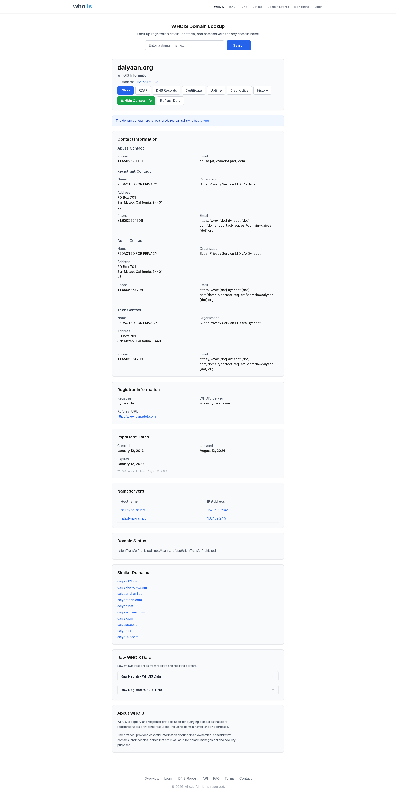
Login (319, 6)
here (205, 120)
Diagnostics (239, 90)
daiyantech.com (129, 600)
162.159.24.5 (216, 518)
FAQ (216, 778)
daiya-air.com (127, 637)
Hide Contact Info (138, 101)
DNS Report (187, 778)
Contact (245, 778)
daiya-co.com (127, 631)
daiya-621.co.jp (128, 581)
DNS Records (166, 90)
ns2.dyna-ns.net (133, 518)
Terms (230, 778)
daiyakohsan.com (131, 612)
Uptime (257, 6)
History (262, 90)
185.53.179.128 (147, 82)
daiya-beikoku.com (132, 587)
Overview (152, 778)
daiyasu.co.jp (127, 624)
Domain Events (278, 6)
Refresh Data (170, 101)
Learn (168, 778)
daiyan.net (125, 606)
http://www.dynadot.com (136, 416)
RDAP (232, 6)
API (205, 778)
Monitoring (302, 6)
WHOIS (219, 6)
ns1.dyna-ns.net (133, 510)
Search (238, 45)
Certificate (193, 90)
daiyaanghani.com (131, 594)
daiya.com (125, 618)
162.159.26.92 (217, 510)
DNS (244, 6)
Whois (125, 90)
